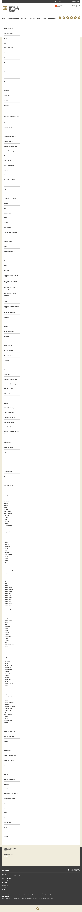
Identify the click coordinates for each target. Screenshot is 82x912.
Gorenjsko (6, 91)
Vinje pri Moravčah (9, 696)
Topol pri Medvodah (9, 683)
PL (4, 398)
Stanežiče (7, 671)
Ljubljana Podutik (8, 597)
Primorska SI (7, 438)
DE (4, 71)
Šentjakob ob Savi (8, 650)
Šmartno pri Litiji (8, 665)
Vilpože (5, 827)
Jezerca (6, 217)
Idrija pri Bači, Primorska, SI (10, 179)
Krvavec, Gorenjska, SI (9, 251)
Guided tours (4, 880)
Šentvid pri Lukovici (9, 653)
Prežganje (7, 640)
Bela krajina (6, 495)
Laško (5, 265)
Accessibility (50, 898)
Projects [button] (39, 18)
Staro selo (6, 784)
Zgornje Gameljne (8, 708)
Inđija (5, 189)
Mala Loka (7, 613)
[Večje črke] (72, 6)
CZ (4, 62)
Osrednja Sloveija (7, 511)
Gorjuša (6, 556)
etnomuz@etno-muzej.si (8, 854)
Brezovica (7, 529)
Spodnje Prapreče (8, 669)
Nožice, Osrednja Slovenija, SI (11, 379)
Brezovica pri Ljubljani (9, 531)
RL (4, 462)
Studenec (7, 675)
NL (4, 365)
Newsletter (6, 856)
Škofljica (6, 657)
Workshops (10, 880)
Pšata (6, 642)
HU (4, 174)
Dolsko (6, 548)
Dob (5, 540)
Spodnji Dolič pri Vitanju (10, 755)
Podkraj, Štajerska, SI (9, 408)
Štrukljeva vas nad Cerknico (11, 793)
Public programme (6, 878)
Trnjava (6, 687)
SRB (4, 765)
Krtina (6, 575)
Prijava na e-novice (75, 1)
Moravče (6, 618)
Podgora (6, 628)
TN (4, 803)
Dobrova (6, 542)
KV (4, 256)
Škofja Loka (6, 727)
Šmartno (6, 663)
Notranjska (6, 509)
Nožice (6, 622)
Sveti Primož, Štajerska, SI (10, 798)
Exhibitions (4, 874)
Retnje (5, 452)
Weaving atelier (32, 894)
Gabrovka (7, 552)
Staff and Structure (43, 898)
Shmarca (6, 655)
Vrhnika (6, 700)
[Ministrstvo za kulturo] (74, 870)
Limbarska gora (8, 579)
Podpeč (6, 630)
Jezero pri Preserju (9, 570)
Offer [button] (44, 18)
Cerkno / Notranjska (9, 48)
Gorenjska (6, 503)
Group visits (17, 880)
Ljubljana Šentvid (8, 599)
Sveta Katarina (8, 679)
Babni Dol (7, 515)
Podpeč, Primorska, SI (9, 412)
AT (4, 24)
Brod (6, 533)
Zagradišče (7, 704)
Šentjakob (7, 648)
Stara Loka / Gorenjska (9, 779)
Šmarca (6, 659)
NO (4, 369)
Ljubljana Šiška (8, 601)
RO (4, 466)
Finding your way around (26, 898)
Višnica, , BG (6, 832)
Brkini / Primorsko (8, 33)
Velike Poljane (7, 822)
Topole (6, 685)
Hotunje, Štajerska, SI (9, 151)
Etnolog (3, 887)
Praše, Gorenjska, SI (9, 422)
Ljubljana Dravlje (8, 591)
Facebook (60, 17)
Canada (5, 38)
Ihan (5, 566)
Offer (3, 892)
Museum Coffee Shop (41, 894)
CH (4, 52)
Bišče (6, 519)
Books (7, 887)
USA (4, 817)
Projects (4, 889)
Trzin (6, 689)
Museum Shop (17, 894)
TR (4, 808)
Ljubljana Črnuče (8, 587)
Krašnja (6, 574)
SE (4, 481)
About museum (5, 896)
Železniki (6, 836)
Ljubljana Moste (8, 595)
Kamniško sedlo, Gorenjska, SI (11, 232)
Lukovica (6, 611)
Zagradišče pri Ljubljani (10, 706)
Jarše (5, 208)
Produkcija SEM (7, 442)
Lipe (5, 581)
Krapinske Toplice (8, 241)
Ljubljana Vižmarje (8, 603)
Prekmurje (6, 716)
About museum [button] (52, 18)
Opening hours (16, 898)
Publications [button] (31, 18)
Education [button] (23, 18)
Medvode (6, 326)
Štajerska (6, 722)
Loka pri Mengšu (8, 609)
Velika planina (8, 693)
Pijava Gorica (7, 626)
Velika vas (7, 695)
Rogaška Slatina (8, 471)
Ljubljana (6, 270)
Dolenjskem (6, 501)
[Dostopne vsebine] (79, 6)
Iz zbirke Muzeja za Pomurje (10, 198)
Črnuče (6, 536)
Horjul (6, 562)
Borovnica (7, 523)
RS (4, 476)
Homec (6, 560)
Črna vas (6, 535)
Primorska (6, 718)
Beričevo (6, 517)
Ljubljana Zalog (8, 605)
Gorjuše (6, 100)
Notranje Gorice (8, 620)
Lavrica (6, 577)
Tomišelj (6, 681)
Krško (5, 246)
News (3, 898)
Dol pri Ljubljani (8, 544)
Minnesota (6, 336)
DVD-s (12, 887)
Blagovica (7, 521)
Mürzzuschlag (7, 355)
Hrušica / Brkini (7, 160)
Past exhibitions (14, 876)
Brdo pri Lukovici (8, 527)
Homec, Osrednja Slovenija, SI (11, 146)
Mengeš (6, 616)
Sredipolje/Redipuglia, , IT (10, 770)
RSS (75, 17)
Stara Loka (6, 774)
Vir (5, 698)
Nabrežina (6, 360)
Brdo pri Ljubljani (8, 525)
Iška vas (6, 568)
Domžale (6, 550)
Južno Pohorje (7, 227)
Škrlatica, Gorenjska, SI (10, 736)
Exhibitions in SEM (5, 876)
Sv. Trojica (7, 677)
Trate (5, 813)
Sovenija (6, 746)
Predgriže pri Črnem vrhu (10, 427)
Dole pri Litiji (7, 546)
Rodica (6, 646)
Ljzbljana (6, 317)
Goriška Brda (7, 95)
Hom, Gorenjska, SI (8, 141)
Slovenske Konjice (8, 720)
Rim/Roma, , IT (7, 457)
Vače (6, 691)
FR (4, 81)
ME (4, 322)
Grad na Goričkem (8, 127)
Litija (6, 583)
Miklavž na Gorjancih (9, 331)
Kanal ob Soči (7, 237)
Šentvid (6, 652)
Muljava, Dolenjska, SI (9, 350)
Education (4, 882)
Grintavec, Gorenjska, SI (10, 136)
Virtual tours (21, 876)
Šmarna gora (7, 661)
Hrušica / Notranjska (9, 165)
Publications (5, 885)
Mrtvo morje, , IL (8, 345)
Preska (6, 638)
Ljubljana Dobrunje (9, 589)
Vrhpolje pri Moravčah (9, 702)
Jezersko (6, 222)
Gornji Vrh (6, 105)
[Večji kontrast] (75, 6)
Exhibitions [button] (4, 18)
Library (10, 894)
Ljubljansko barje (8, 607)
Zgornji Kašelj (8, 710)
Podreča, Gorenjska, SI (9, 417)
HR (4, 155)
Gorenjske (6, 505)
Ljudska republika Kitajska (10, 312)
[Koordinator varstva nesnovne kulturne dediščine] (62, 6)
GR (4, 122)
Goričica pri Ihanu (8, 554)
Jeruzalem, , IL (7, 213)
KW (4, 260)
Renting (49, 894)
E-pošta (79, 17)
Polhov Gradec (8, 636)
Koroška (5, 507)
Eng (60, 1)
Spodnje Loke (8, 667)
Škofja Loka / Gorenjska (10, 731)
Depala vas (7, 538)
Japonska (6, 203)
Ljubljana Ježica (8, 593)
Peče (6, 624)
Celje (5, 43)
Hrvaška (6, 170)
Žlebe (6, 712)
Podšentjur (7, 634)
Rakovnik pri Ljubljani (9, 644)
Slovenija (6, 741)
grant (5, 132)
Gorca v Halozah (8, 86)
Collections (35, 898)
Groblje (6, 558)
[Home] (12, 12)
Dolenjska (6, 499)
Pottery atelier (24, 894)
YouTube (71, 17)
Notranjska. (7, 374)
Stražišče (6, 789)
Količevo (6, 572)
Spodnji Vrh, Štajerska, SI (10, 760)
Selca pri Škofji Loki (8, 485)
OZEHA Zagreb (7, 393)
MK (4, 341)
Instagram (67, 17)
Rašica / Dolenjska (8, 447)
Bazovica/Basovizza (9, 28)
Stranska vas (7, 673)
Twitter (64, 17)
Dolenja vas (6, 497)
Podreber (7, 632)
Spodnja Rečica (7, 750)
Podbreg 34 (6, 403)
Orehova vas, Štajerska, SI (10, 384)
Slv (55, 1)
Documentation (5, 894)
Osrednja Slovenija (8, 388)
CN (4, 57)
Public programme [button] (14, 18)
